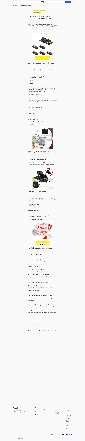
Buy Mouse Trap (42, 59)
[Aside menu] (14, 1)
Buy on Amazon (42, 242)
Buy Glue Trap (42, 244)
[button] (56, 1)
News (16, 5)
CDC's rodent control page (34, 320)
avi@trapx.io (36, 414)
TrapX (15, 438)
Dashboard (68, 1)
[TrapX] (43, 2)
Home (13, 5)
